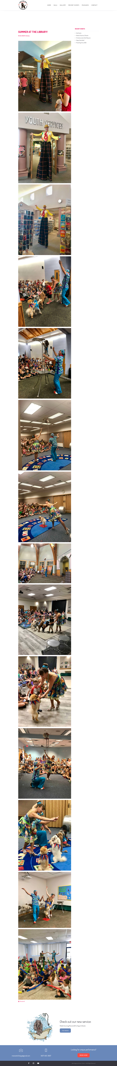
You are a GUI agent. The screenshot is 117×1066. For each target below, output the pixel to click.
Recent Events (74, 5)
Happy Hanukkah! (80, 40)
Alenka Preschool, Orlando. (82, 35)
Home (49, 5)
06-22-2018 (21, 35)
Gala (55, 5)
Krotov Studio (81, 1063)
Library (27, 35)
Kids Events (78, 33)
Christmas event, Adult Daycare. (83, 38)
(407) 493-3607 (46, 1056)
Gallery (63, 5)
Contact (94, 5)
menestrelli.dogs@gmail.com (21, 1056)
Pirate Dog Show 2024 (81, 42)
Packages (85, 5)
